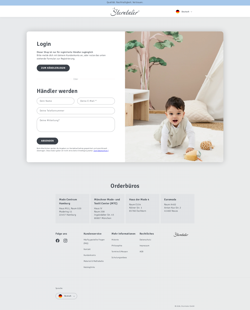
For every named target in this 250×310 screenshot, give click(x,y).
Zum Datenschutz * (101, 151)
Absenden (47, 141)
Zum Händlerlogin (53, 68)
